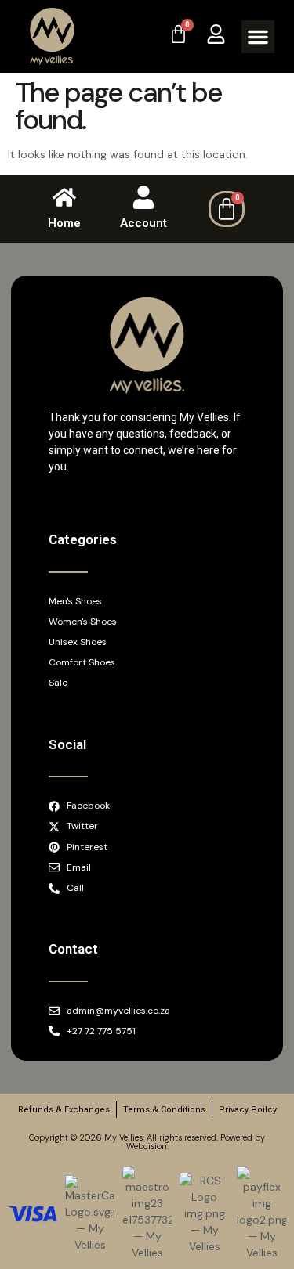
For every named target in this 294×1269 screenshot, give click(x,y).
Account (143, 223)
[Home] (64, 197)
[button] (257, 36)
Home (64, 223)
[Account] (143, 197)
